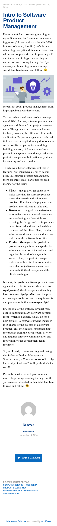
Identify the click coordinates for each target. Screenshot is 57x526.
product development (15, 488)
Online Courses (28, 4)
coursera (31, 485)
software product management (20, 491)
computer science (13, 485)
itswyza (6, 4)
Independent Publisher (16, 521)
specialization (11, 493)
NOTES (16, 4)
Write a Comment (31, 457)
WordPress (46, 521)
